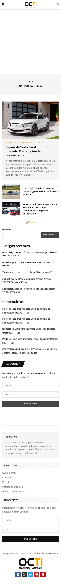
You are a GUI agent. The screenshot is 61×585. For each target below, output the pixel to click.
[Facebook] (18, 574)
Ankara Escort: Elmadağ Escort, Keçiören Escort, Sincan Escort (10, 584)
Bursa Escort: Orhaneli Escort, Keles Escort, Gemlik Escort (30, 584)
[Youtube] (36, 574)
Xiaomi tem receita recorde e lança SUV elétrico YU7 (27, 272)
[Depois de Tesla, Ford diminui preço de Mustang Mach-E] (30, 120)
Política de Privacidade (14, 491)
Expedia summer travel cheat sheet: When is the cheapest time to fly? (50, 584)
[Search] (57, 4)
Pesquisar (7, 229)
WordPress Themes (3, 584)
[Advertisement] (30, 41)
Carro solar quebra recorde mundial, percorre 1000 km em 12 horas (40, 191)
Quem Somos (9, 473)
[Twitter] (30, 574)
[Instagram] (24, 574)
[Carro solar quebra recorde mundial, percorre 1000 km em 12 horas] (11, 191)
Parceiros (7, 482)
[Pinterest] (43, 574)
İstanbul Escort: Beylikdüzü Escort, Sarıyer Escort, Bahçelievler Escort (20, 584)
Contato (6, 477)
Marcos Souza (9, 309)
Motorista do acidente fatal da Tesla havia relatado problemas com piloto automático (40, 209)
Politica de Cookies (12, 487)
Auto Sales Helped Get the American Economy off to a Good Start (39, 584)
